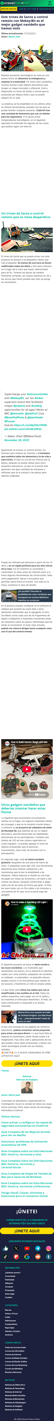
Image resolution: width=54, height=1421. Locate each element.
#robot (39, 398)
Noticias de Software (14, 1409)
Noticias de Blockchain (14, 1399)
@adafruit (31, 413)
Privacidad (9, 1290)
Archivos (9, 1335)
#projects (19, 405)
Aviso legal (9, 1294)
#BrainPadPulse (14, 417)
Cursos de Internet (13, 1354)
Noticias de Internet (13, 1392)
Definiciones (10, 1321)
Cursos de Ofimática (14, 1369)
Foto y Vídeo (31, 9)
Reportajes (9, 1328)
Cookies (8, 1297)
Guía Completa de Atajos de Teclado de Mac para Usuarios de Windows (26, 1175)
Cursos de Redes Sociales (16, 1358)
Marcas (8, 1310)
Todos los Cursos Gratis (15, 1347)
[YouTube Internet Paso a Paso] (27, 1248)
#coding (36, 405)
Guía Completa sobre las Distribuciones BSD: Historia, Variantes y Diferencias (26, 1184)
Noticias (27, 1076)
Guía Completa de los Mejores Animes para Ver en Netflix (25, 1133)
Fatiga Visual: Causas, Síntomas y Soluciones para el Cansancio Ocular (24, 1194)
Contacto (9, 1287)
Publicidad (9, 1280)
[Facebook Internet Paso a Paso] (5, 1248)
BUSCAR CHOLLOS (8, 9)
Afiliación (9, 1283)
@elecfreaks (35, 417)
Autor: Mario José (10, 1095)
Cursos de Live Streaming (16, 1365)
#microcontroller (37, 394)
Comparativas (11, 1324)
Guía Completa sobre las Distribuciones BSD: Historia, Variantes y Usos (26, 1152)
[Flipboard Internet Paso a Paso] (16, 1257)
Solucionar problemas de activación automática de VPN (24, 1143)
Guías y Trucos (11, 1313)
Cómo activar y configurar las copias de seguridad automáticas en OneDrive (26, 1124)
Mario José (14, 36)
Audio (21, 9)
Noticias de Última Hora (15, 1385)
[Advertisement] (27, 158)
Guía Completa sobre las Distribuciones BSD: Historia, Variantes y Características (26, 1164)
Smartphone (44, 9)
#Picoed (9, 421)
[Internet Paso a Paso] (16, 3)
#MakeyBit (17, 398)
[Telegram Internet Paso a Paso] (38, 1248)
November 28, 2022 (16, 440)
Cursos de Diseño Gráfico (16, 1361)
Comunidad (10, 1276)
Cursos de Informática (14, 1351)
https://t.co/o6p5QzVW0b (30, 425)
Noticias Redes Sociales (15, 1395)
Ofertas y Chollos (12, 1331)
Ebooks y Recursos (13, 1372)
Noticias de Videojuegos (15, 1402)
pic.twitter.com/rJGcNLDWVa (23, 429)
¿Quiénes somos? (12, 1272)
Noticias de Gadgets (27, 1079)
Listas (7, 1317)
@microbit (16, 413)
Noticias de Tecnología (14, 1388)
